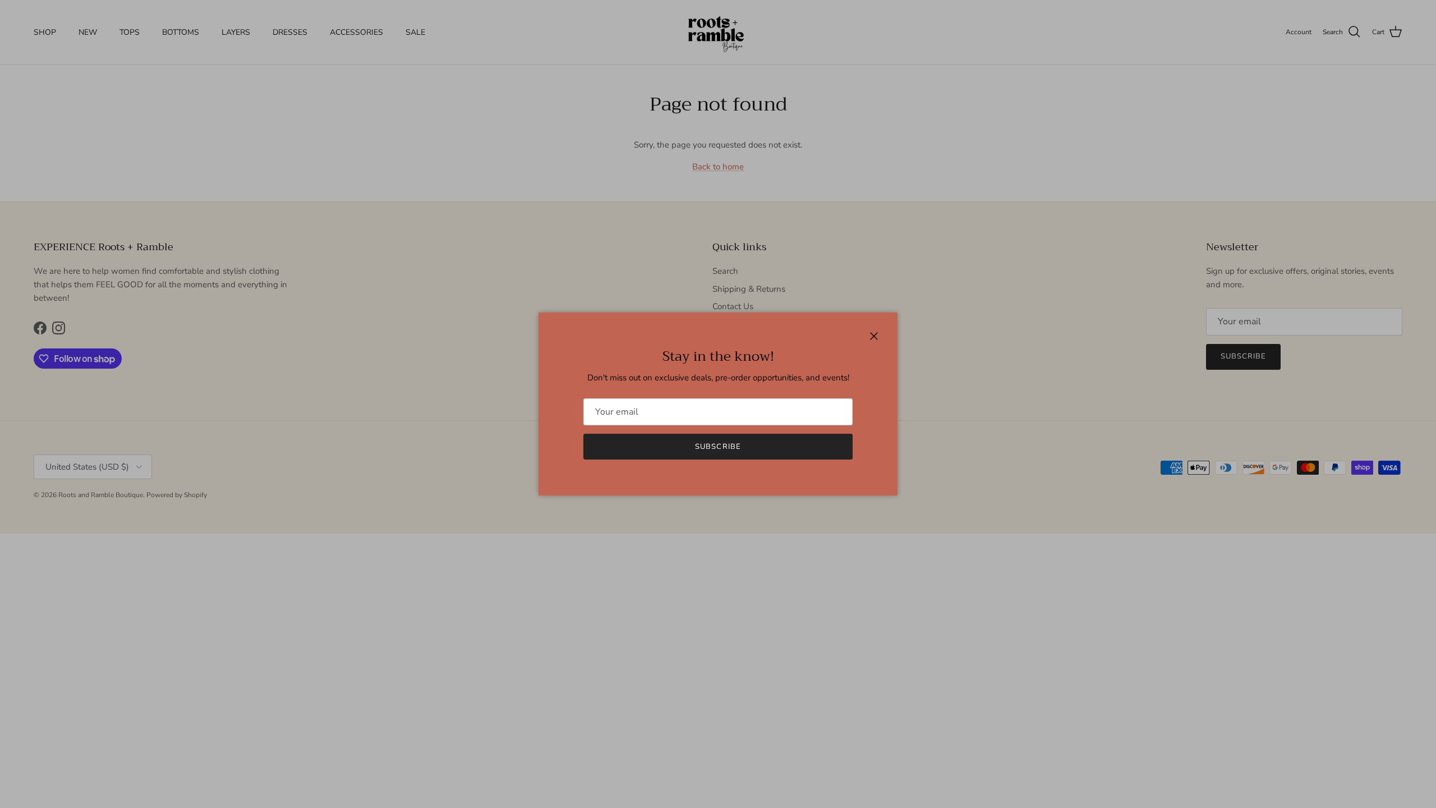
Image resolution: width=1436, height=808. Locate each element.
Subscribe (717, 447)
